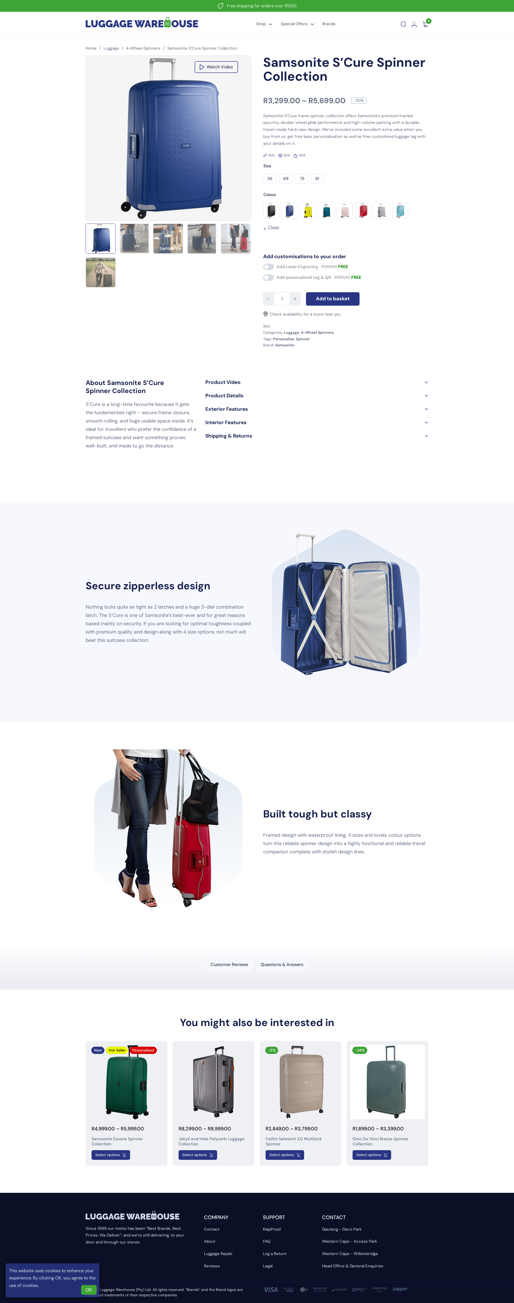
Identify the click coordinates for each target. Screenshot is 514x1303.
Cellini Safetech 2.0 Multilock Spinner (294, 1141)
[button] (316, 382)
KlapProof (272, 1229)
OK (88, 1290)
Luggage (111, 48)
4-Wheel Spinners (143, 48)
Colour (269, 194)
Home (91, 48)
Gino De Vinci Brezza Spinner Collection (381, 1141)
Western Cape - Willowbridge (350, 1253)
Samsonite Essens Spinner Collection (117, 1141)
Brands (328, 24)
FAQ (266, 1241)
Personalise (283, 338)
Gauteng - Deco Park (342, 1229)
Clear (273, 227)
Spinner (303, 338)
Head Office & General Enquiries (352, 1266)
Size (267, 166)
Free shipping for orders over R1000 (261, 6)
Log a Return (275, 1253)
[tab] (229, 964)
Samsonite (284, 345)
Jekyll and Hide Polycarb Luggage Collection (211, 1141)
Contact (212, 1229)
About (210, 1241)
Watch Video (220, 67)
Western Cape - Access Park (349, 1241)
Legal (268, 1266)
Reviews (212, 1266)
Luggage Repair (218, 1253)
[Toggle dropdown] (271, 24)
